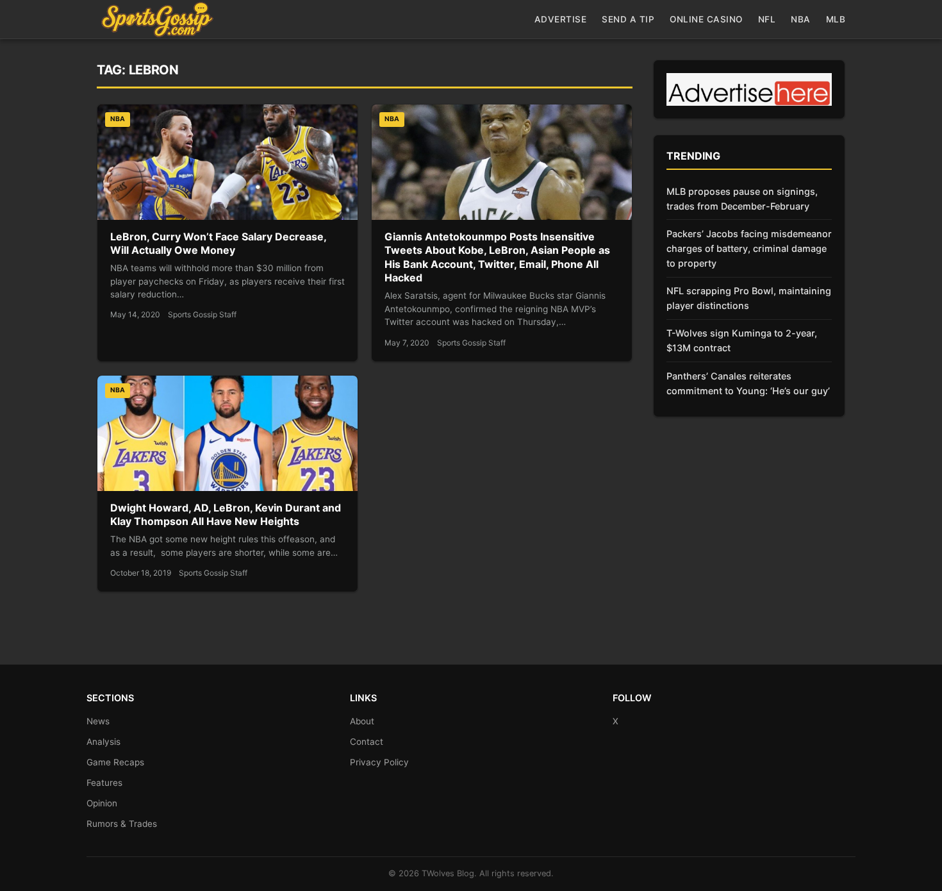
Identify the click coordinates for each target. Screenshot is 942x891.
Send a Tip (628, 19)
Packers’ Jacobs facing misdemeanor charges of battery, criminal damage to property (749, 248)
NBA (801, 19)
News (98, 721)
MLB (836, 19)
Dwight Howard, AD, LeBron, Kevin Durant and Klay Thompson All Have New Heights (225, 514)
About (362, 721)
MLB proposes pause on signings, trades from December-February (742, 199)
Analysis (103, 742)
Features (104, 783)
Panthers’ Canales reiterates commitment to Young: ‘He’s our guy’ (748, 383)
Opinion (102, 803)
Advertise (560, 19)
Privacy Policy (379, 762)
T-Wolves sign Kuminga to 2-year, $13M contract (741, 340)
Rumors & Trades (122, 824)
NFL (767, 19)
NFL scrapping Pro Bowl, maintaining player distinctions (748, 298)
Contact (366, 742)
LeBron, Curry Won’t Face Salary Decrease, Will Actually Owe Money (218, 243)
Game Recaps (115, 762)
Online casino (706, 19)
